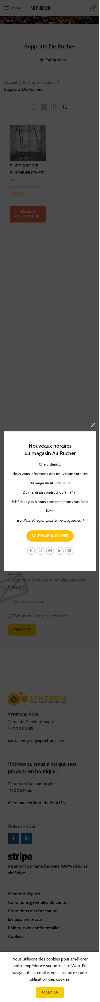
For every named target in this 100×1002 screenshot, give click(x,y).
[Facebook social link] (31, 551)
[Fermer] (93, 424)
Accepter (50, 992)
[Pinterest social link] (50, 551)
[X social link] (41, 551)
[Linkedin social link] (60, 551)
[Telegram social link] (69, 551)
